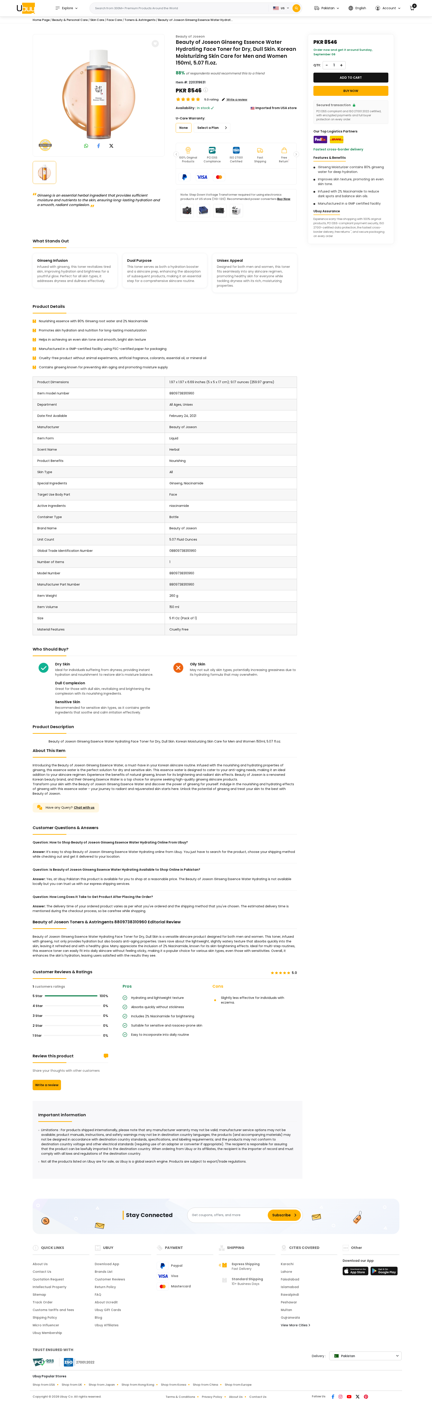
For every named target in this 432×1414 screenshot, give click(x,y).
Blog (98, 1317)
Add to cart (351, 77)
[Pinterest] (366, 1397)
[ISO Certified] (77, 1362)
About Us (40, 1264)
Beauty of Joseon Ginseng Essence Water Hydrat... (195, 20)
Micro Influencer (46, 1325)
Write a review (46, 1085)
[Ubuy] (26, 8)
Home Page (41, 20)
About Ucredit (106, 1302)
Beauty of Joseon (190, 36)
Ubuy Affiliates (107, 1325)
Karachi (287, 1264)
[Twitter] (358, 1397)
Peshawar (289, 1302)
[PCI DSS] (43, 1362)
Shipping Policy (45, 1317)
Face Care (114, 20)
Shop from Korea (173, 1385)
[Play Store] (384, 1272)
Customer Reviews (110, 1279)
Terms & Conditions (180, 1397)
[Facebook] (333, 1397)
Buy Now (283, 199)
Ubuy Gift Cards (108, 1310)
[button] (326, 8)
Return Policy (105, 1287)
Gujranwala (290, 1317)
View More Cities (294, 1325)
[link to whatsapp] (86, 146)
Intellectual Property (49, 1287)
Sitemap (39, 1294)
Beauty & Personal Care (70, 20)
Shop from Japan (102, 1385)
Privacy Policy (212, 1397)
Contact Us (42, 1271)
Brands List (103, 1271)
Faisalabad (290, 1279)
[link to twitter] (111, 146)
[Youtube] (349, 1397)
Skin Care (97, 20)
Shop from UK (72, 1385)
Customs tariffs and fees (53, 1310)
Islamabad (290, 1287)
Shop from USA (44, 1385)
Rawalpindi (290, 1294)
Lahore (286, 1271)
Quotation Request (48, 1279)
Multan (286, 1310)
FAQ (98, 1294)
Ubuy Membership (47, 1333)
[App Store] (356, 1272)
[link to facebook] (98, 146)
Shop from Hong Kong (138, 1385)
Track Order (43, 1302)
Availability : (186, 108)
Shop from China (205, 1385)
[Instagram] (341, 1397)
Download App (107, 1264)
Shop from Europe (238, 1385)
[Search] (296, 8)
